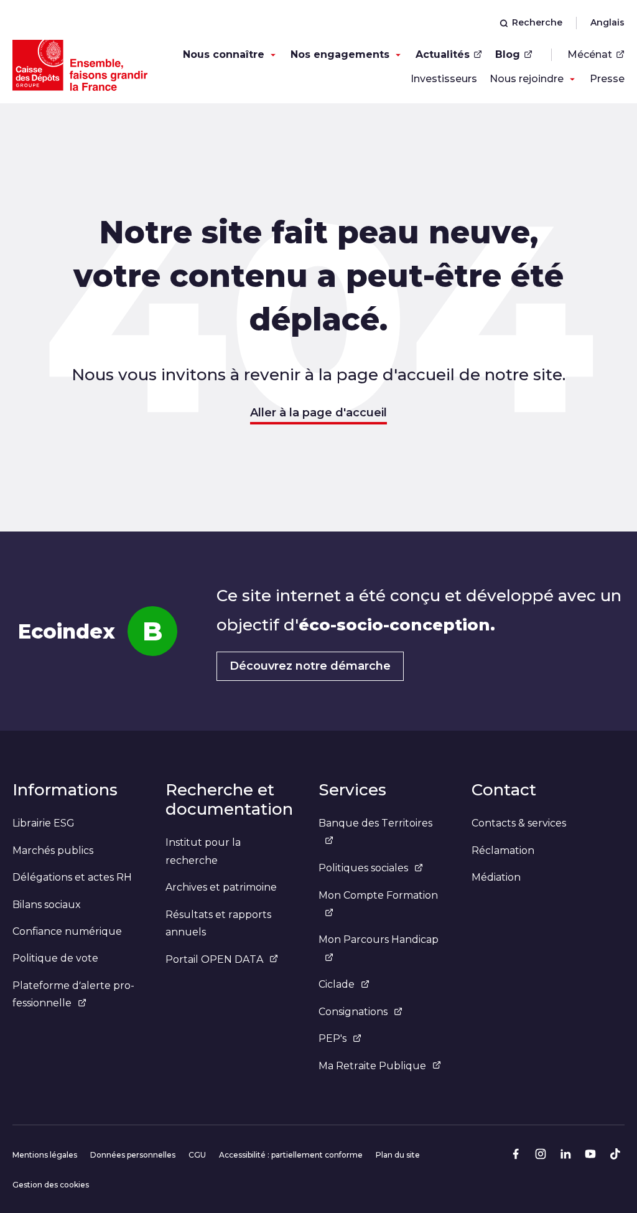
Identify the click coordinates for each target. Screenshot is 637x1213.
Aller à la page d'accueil (318, 412)
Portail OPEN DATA (214, 959)
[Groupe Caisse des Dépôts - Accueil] (79, 65)
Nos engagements (340, 54)
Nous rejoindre (527, 79)
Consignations (353, 1012)
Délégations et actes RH (72, 877)
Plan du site (398, 1154)
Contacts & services (519, 823)
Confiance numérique (67, 931)
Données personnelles (132, 1154)
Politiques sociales (363, 868)
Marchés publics (52, 850)
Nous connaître (223, 54)
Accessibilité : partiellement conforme (291, 1154)
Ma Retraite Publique (372, 1066)
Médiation (496, 877)
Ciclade (336, 984)
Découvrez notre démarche (310, 666)
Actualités (443, 54)
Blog (507, 54)
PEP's (332, 1038)
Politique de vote (55, 958)
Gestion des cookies (50, 1184)
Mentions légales (44, 1154)
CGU (197, 1154)
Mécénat (589, 54)
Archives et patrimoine (221, 887)
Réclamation (503, 850)
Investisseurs (444, 79)
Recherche (537, 22)
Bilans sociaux (46, 905)
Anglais (607, 22)
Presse (607, 79)
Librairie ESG (43, 823)
